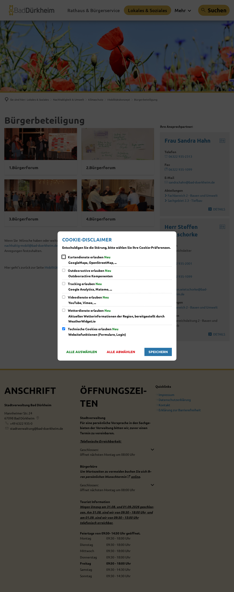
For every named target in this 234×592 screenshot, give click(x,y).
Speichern (158, 351)
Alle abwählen (121, 351)
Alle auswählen (81, 351)
